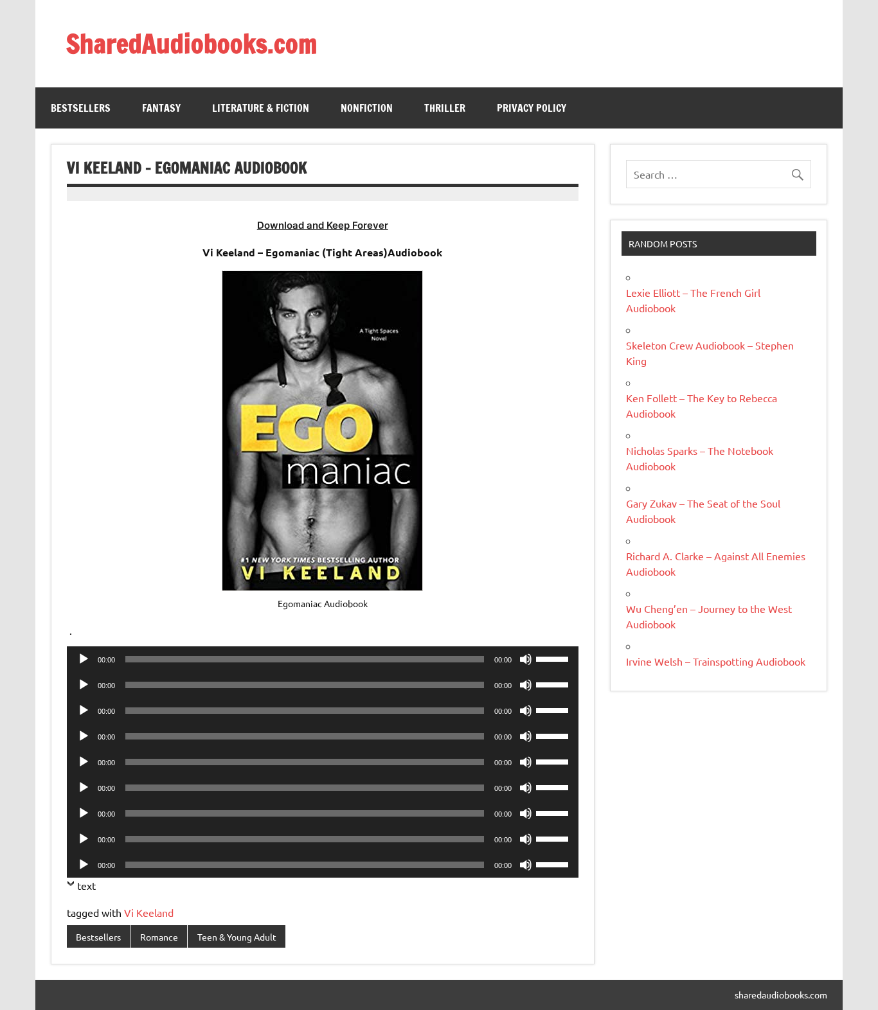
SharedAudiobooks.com (191, 43)
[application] (322, 659)
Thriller (444, 108)
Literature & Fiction (260, 108)
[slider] (554, 657)
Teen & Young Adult (236, 937)
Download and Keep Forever (322, 225)
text (86, 885)
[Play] (83, 659)
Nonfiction (367, 108)
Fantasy (161, 108)
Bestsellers (81, 108)
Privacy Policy (531, 108)
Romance (159, 937)
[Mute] (525, 659)
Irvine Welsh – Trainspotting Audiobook (715, 661)
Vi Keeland (149, 912)
